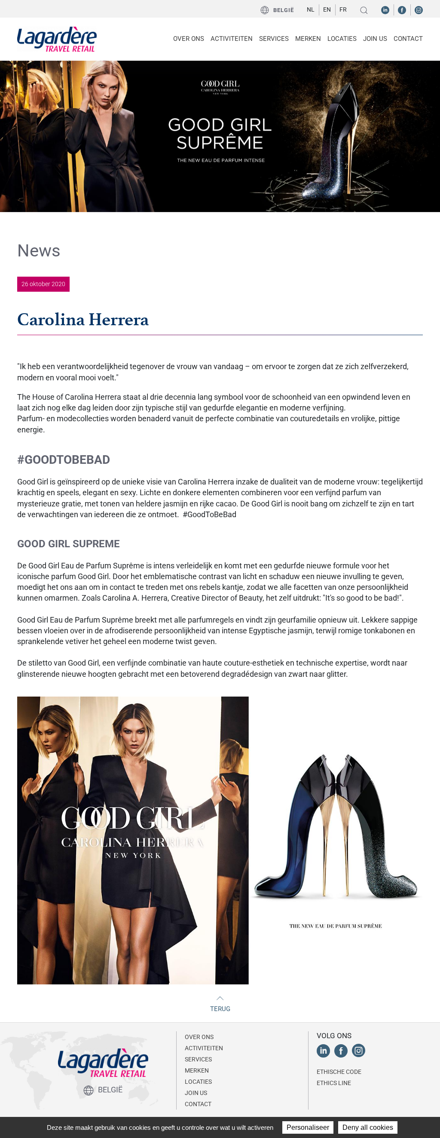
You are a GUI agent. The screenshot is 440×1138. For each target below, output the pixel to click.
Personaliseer (308, 1127)
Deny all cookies (367, 1127)
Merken (308, 39)
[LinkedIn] (385, 9)
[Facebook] (402, 9)
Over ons (199, 1036)
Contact (408, 39)
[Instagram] (419, 9)
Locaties (342, 39)
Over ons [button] (188, 39)
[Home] (57, 39)
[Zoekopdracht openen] (364, 10)
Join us (375, 39)
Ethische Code (339, 1071)
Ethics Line (334, 1082)
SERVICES (274, 39)
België (283, 10)
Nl (311, 9)
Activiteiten (204, 1048)
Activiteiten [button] (232, 39)
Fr (343, 9)
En (327, 9)
